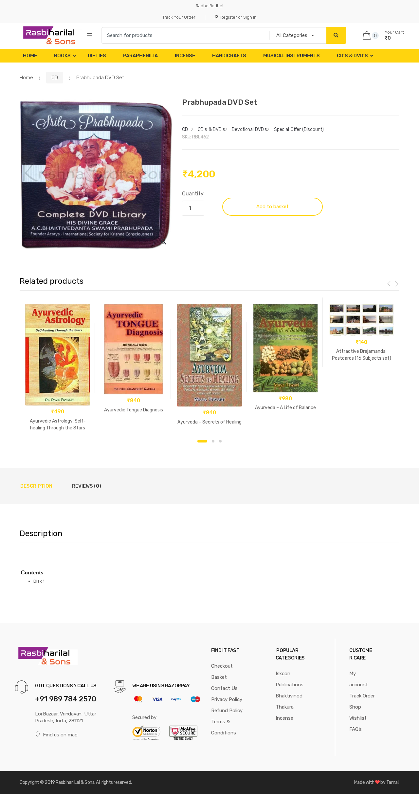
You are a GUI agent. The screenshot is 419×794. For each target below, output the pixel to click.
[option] (96, 174)
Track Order (362, 696)
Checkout (222, 666)
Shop (355, 707)
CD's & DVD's (211, 129)
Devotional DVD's (249, 129)
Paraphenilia (140, 56)
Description (36, 486)
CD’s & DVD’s (352, 56)
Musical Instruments (291, 56)
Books (62, 56)
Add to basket (272, 206)
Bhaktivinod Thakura (289, 701)
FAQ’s (355, 729)
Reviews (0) (86, 486)
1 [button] (202, 441)
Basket (219, 677)
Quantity (193, 193)
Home (30, 56)
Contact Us (224, 688)
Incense (185, 56)
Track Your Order (178, 17)
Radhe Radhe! (209, 5)
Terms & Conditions (223, 727)
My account (358, 679)
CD (54, 78)
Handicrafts (229, 56)
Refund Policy (227, 710)
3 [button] (220, 441)
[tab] (36, 486)
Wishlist (358, 718)
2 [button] (213, 441)
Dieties (97, 56)
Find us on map (60, 735)
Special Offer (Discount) (299, 129)
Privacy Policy (226, 699)
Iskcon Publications (289, 679)
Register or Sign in (238, 17)
